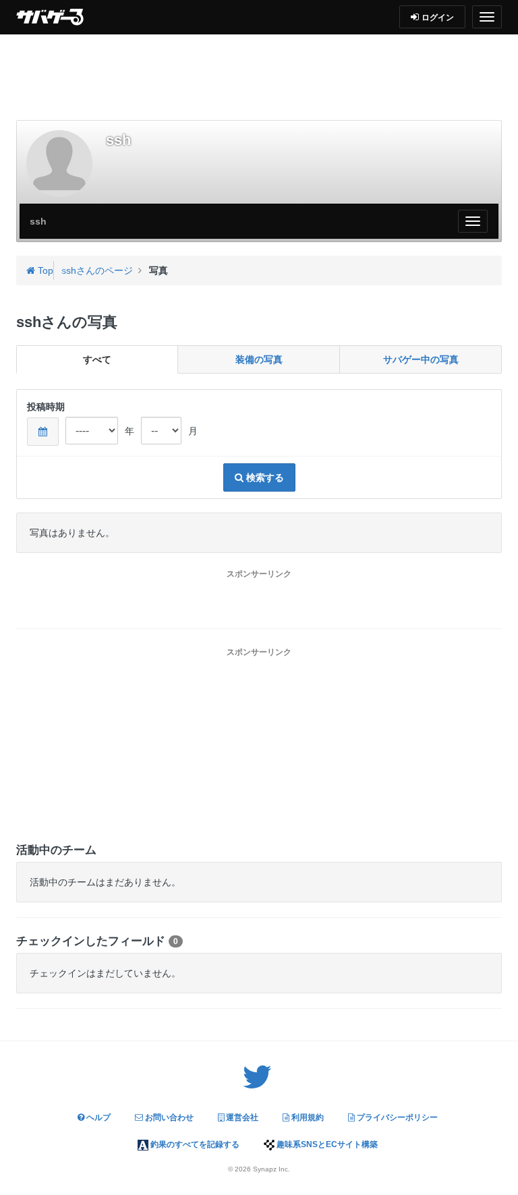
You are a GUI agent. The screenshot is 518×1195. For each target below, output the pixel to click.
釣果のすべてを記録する (193, 1144)
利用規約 (306, 1117)
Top (44, 270)
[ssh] (59, 163)
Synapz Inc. (271, 1169)
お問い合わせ (168, 1117)
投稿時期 (46, 406)
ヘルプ (97, 1117)
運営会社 (241, 1117)
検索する (263, 477)
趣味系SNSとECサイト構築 (326, 1144)
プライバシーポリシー (396, 1117)
